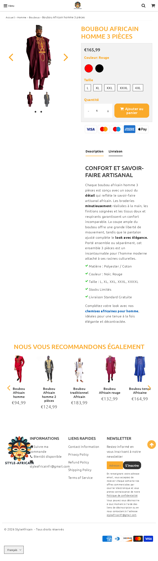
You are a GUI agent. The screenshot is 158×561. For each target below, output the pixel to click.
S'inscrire (132, 465)
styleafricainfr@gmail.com (50, 466)
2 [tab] (41, 112)
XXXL (124, 88)
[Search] (143, 5)
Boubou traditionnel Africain (79, 392)
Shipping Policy (80, 470)
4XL (138, 88)
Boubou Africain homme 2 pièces (49, 394)
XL (98, 88)
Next (66, 57)
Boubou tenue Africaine (140, 390)
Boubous (34, 17)
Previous (11, 57)
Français (12, 550)
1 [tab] (35, 112)
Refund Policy (78, 462)
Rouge (89, 68)
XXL (110, 88)
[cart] (153, 5)
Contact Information (83, 446)
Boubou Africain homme (19, 392)
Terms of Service (80, 477)
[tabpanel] (29, 99)
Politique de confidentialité (122, 495)
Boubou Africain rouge (109, 390)
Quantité (91, 99)
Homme (22, 17)
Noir (99, 68)
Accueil (10, 17)
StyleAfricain (24, 529)
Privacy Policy (78, 454)
